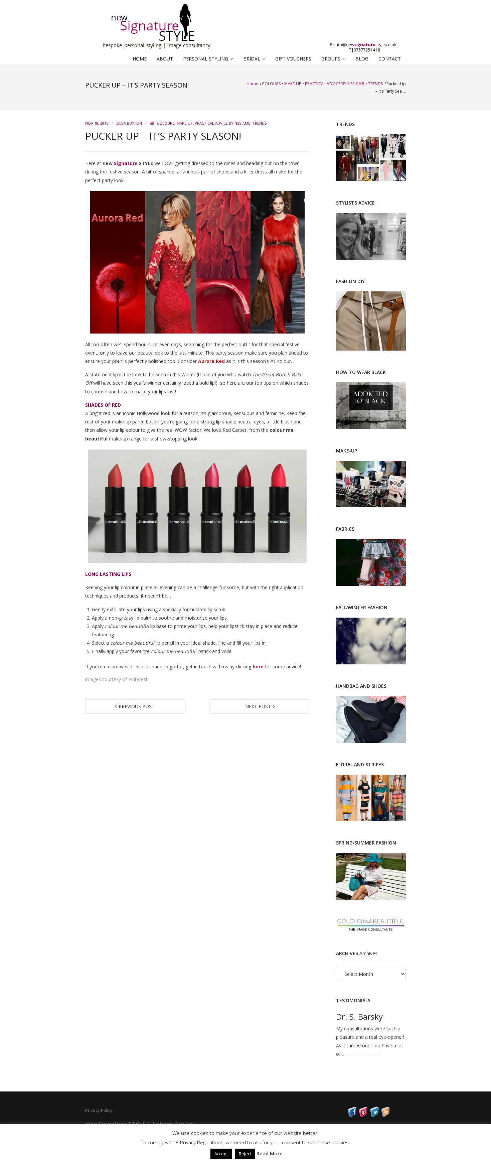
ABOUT (165, 58)
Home (253, 84)
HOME (140, 58)
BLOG (361, 58)
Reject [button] (245, 1154)
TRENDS (375, 84)
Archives (368, 953)
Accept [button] (221, 1154)
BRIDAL (251, 58)
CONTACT (389, 58)
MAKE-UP (292, 84)
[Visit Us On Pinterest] (363, 1116)
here (258, 666)
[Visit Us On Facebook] (352, 1116)
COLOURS (271, 84)
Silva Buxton (129, 123)
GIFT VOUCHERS (293, 58)
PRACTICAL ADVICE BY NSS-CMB (334, 84)
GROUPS (330, 58)
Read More (270, 1153)
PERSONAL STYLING (205, 58)
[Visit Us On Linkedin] (374, 1116)
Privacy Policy (99, 1110)
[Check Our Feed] (385, 1116)
